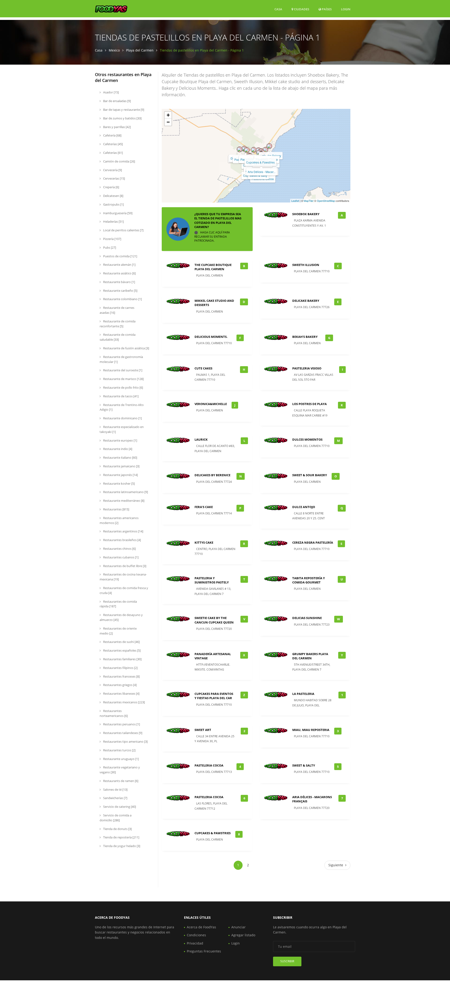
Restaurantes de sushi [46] (121, 642)
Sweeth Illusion (305, 265)
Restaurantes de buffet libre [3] (124, 566)
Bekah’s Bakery (305, 337)
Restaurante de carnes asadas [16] (117, 310)
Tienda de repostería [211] (120, 837)
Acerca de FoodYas (201, 927)
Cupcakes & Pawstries (260, 162)
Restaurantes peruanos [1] (121, 724)
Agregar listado (243, 935)
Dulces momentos (307, 439)
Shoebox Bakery (305, 214)
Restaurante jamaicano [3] (120, 466)
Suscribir (287, 961)
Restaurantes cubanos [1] (120, 557)
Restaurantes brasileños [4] (121, 540)
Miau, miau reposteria (310, 730)
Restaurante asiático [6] (119, 273)
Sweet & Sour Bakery (309, 475)
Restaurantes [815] (115, 509)
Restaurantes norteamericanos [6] (114, 713)
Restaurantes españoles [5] (121, 650)
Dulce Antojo (303, 507)
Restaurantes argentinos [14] (122, 531)
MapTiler (309, 201)
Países (326, 9)
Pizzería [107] (111, 239)
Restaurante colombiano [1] (122, 299)
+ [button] (168, 115)
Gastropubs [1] (113, 204)
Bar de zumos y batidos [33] (122, 118)
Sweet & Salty (303, 765)
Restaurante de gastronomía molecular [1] (121, 359)
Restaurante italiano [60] (119, 457)
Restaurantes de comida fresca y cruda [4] (124, 590)
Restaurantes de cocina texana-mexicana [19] (123, 576)
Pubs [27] (109, 247)
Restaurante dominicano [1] (122, 418)
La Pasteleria (303, 694)
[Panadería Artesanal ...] (253, 150)
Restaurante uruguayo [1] (120, 759)
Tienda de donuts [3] (117, 829)
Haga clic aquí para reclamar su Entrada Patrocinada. (212, 236)
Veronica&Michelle (211, 404)
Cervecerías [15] (113, 178)
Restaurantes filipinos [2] (120, 668)
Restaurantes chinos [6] (119, 548)
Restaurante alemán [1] (118, 264)
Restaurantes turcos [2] (118, 750)
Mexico (114, 50)
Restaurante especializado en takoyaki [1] (122, 429)
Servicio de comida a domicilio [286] (115, 817)
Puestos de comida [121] (119, 256)
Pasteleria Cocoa (209, 765)
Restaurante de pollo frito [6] (122, 387)
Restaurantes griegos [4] (119, 685)
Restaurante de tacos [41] (120, 396)
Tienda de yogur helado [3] (121, 846)
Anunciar (238, 927)
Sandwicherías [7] (114, 798)
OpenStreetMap (326, 201)
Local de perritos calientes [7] (122, 230)
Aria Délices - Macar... (261, 172)
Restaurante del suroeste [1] (122, 370)
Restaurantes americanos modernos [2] (119, 520)
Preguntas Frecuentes (204, 951)
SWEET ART (203, 730)
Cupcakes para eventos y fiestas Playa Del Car (214, 696)
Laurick (201, 439)
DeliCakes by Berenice (212, 475)
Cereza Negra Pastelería (312, 542)
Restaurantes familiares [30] (122, 659)
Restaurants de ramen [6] (120, 781)
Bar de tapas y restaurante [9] (123, 109)
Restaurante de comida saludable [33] (117, 337)
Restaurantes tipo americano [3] (125, 741)
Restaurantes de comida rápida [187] (118, 604)
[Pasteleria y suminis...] (247, 150)
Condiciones (196, 935)
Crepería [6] (110, 187)
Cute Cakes (203, 368)
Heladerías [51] (113, 221)
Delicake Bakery (305, 301)
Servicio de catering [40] (119, 806)
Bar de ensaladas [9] (116, 101)
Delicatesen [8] (112, 196)
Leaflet (295, 201)
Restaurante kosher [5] (118, 483)
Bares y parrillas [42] (116, 127)
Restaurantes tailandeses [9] (122, 733)
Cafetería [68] (111, 135)
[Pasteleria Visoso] (239, 149)
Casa (278, 9)
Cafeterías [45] (112, 144)
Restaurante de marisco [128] (123, 379)
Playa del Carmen (140, 50)
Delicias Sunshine (307, 618)
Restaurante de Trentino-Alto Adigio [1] (122, 407)
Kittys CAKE (204, 542)
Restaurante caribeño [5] (119, 290)
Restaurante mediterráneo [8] (123, 500)
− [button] (168, 122)
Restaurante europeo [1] (119, 440)
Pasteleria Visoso (306, 368)
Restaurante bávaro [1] (118, 282)
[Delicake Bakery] (269, 146)
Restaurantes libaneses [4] (120, 693)
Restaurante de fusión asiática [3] (125, 348)
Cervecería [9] (112, 170)
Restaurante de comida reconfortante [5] (117, 323)
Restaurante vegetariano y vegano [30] (120, 769)
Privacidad (195, 943)
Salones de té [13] (115, 789)
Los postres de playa (309, 404)
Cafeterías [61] (112, 153)
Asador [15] (110, 92)
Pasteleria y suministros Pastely (212, 580)
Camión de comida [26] (118, 161)
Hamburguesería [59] (117, 213)
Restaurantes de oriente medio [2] (118, 630)
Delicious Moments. (211, 337)
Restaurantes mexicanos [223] (123, 702)
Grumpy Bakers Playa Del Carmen (310, 656)
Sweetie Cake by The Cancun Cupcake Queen (214, 620)
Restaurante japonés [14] (120, 475)
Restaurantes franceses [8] (121, 676)
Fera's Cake (204, 507)
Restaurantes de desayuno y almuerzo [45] (121, 617)
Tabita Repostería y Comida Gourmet (308, 580)
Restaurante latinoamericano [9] (125, 492)
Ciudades (301, 9)
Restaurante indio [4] (117, 449)
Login (345, 9)
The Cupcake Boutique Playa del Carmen (213, 267)
